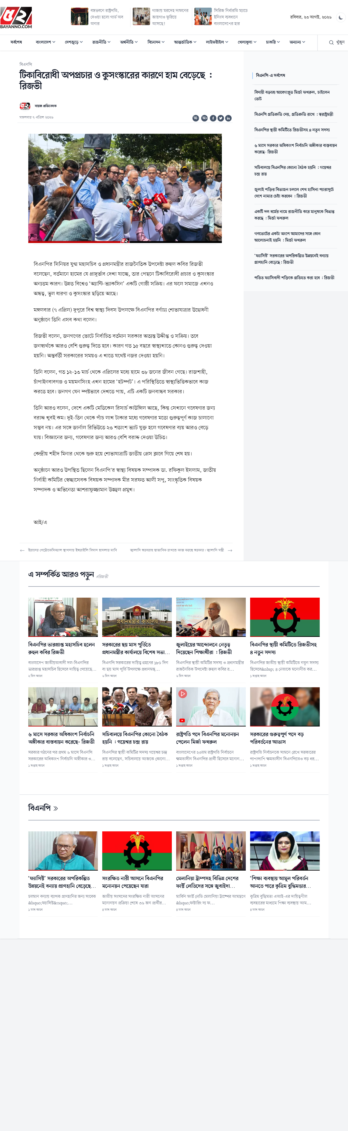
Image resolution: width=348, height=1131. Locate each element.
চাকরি (274, 42)
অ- (196, 118)
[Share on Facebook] (213, 118)
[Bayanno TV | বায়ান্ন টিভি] (16, 17)
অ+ (205, 118)
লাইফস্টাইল (219, 42)
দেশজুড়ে (75, 42)
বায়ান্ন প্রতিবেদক (46, 106)
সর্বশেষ (16, 42)
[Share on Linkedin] (228, 118)
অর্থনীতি (130, 42)
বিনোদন (158, 42)
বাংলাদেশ (47, 42)
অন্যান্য (299, 42)
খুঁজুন (340, 42)
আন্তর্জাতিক (187, 42)
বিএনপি (26, 65)
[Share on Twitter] (220, 118)
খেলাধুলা (249, 42)
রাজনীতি (103, 42)
